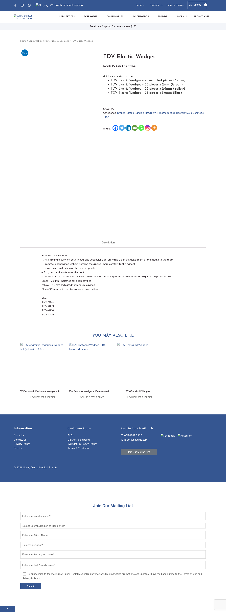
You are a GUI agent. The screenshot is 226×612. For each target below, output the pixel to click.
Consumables (35, 40)
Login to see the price (119, 65)
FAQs (71, 435)
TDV (106, 117)
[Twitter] (122, 128)
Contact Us (20, 439)
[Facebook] (15, 5)
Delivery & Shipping (79, 439)
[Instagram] (22, 5)
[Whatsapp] (29, 5)
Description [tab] (108, 242)
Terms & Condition (78, 448)
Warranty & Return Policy (82, 443)
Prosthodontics (166, 112)
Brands (121, 112)
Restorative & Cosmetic (57, 40)
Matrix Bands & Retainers (141, 112)
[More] (154, 128)
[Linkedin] (128, 128)
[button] (211, 5)
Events (18, 448)
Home (23, 40)
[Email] (135, 128)
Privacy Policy (22, 443)
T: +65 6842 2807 (131, 435)
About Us (19, 435)
